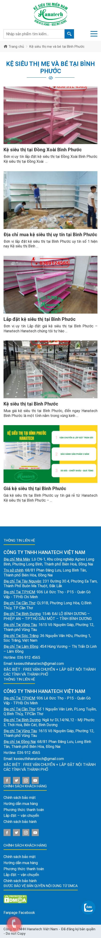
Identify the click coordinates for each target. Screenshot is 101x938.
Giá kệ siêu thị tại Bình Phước (35, 488)
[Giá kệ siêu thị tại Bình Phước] (50, 454)
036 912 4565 (28, 657)
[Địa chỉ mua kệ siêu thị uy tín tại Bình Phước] (50, 200)
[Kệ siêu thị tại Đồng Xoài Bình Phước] (50, 115)
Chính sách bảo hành (20, 821)
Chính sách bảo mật (20, 797)
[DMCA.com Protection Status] (15, 899)
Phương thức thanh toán (24, 810)
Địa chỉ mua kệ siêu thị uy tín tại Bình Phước (50, 234)
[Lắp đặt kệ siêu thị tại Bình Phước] (50, 285)
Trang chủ (16, 46)
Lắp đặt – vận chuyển (21, 815)
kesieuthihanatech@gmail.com (39, 663)
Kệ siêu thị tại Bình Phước (31, 404)
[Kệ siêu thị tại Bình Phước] (50, 369)
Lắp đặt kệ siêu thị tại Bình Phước (40, 319)
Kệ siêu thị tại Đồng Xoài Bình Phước (43, 149)
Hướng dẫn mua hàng (21, 803)
